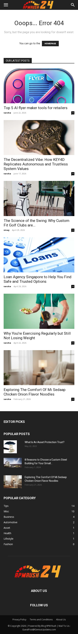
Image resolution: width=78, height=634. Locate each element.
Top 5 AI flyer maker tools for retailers (35, 108)
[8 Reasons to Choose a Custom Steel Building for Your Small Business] (13, 462)
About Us (61, 619)
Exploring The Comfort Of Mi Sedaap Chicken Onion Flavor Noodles (34, 392)
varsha (7, 112)
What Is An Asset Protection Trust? (44, 442)
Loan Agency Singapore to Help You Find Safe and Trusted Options (37, 279)
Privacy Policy (19, 619)
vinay (6, 230)
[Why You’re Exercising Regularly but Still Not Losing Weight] (39, 311)
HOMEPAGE (50, 43)
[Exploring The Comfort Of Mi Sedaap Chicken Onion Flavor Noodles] (39, 367)
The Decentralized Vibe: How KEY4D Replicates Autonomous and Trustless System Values (36, 164)
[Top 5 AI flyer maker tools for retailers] (39, 85)
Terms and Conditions (41, 619)
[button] (6, 5)
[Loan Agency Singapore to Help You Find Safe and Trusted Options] (39, 255)
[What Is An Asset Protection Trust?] (10, 446)
